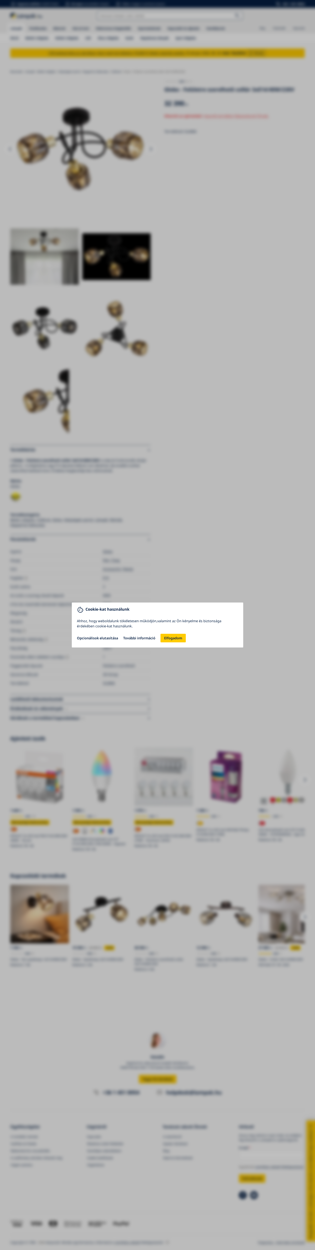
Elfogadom (173, 638)
